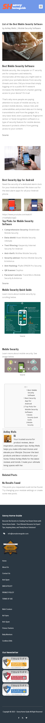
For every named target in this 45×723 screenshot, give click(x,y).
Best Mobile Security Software (32, 393)
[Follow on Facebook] (18, 717)
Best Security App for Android (30, 401)
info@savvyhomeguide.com (18, 534)
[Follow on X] (22, 717)
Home (4, 561)
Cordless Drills (7, 641)
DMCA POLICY (7, 586)
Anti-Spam (6, 622)
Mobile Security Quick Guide (32, 417)
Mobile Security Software (29, 28)
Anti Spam (5, 580)
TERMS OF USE (7, 599)
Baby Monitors (7, 634)
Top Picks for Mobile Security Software (31, 409)
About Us (5, 567)
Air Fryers (5, 615)
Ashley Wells (10, 28)
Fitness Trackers (8, 628)
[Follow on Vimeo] (26, 717)
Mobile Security (30, 423)
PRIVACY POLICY (8, 592)
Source (5, 135)
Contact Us (6, 573)
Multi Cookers (7, 609)
